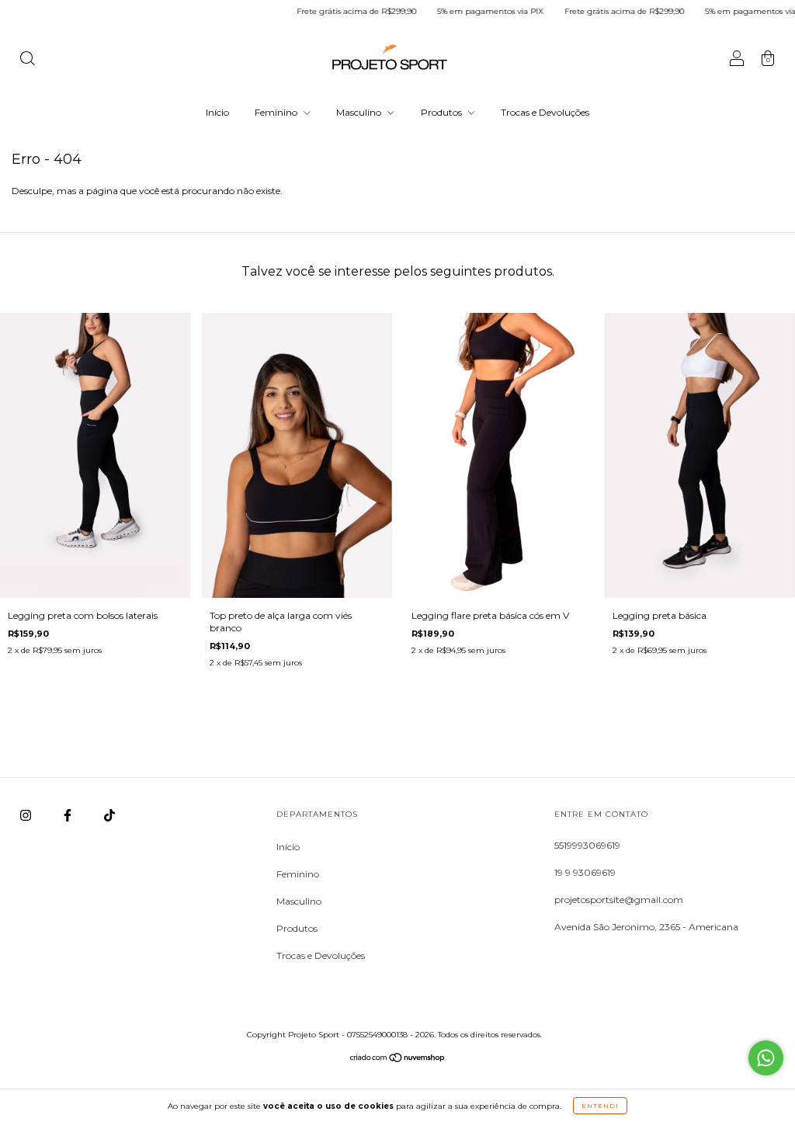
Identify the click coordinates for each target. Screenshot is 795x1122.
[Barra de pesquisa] (27, 60)
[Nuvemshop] (397, 1059)
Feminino (277, 112)
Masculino (360, 112)
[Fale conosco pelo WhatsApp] (765, 1057)
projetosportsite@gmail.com (618, 899)
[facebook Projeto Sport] (69, 816)
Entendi (600, 1106)
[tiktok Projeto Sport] (109, 816)
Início (217, 112)
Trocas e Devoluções (545, 112)
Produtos (442, 112)
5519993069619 (587, 845)
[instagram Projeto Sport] (27, 816)
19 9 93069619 (585, 872)
